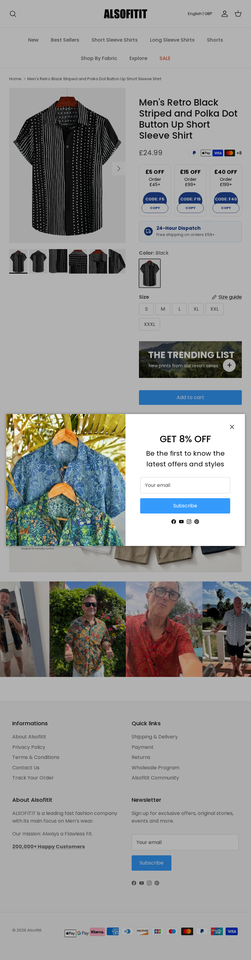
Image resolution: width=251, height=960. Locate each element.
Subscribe (185, 505)
